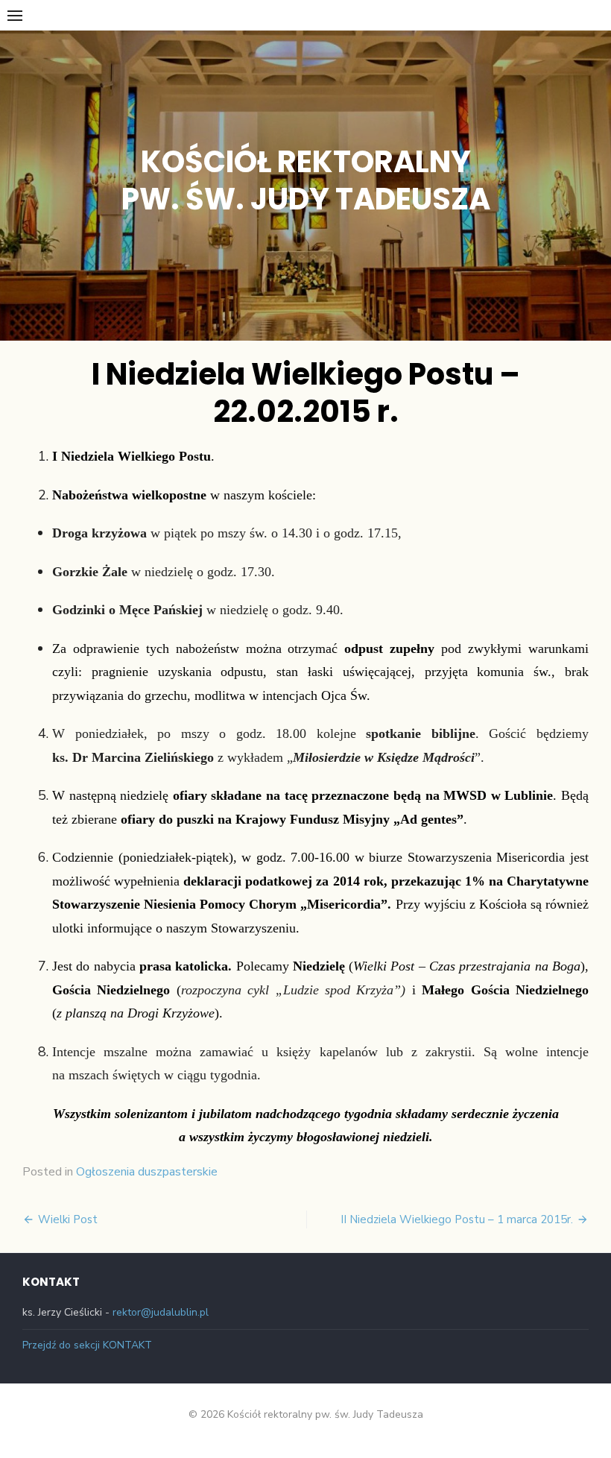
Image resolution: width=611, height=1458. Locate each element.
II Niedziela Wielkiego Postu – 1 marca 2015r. (457, 1219)
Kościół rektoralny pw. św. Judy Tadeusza (305, 180)
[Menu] (15, 15)
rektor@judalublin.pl (161, 1312)
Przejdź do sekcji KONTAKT (87, 1345)
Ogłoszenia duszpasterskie (147, 1172)
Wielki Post (68, 1219)
